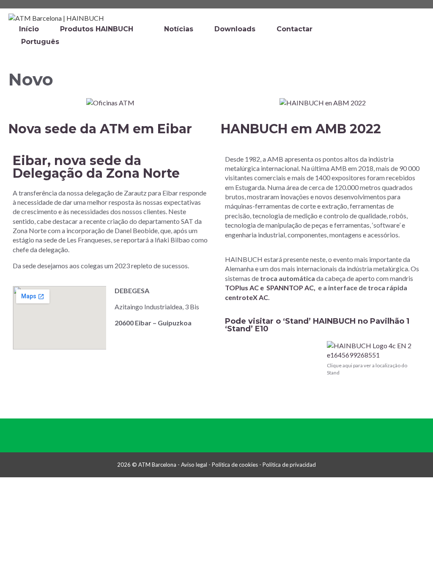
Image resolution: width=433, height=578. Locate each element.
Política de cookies (235, 464)
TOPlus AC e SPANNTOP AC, (270, 287)
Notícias (178, 29)
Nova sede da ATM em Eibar (100, 129)
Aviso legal (194, 464)
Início (29, 29)
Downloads (234, 29)
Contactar (294, 29)
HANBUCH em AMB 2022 (301, 129)
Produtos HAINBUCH (96, 29)
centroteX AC (246, 297)
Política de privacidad (289, 464)
